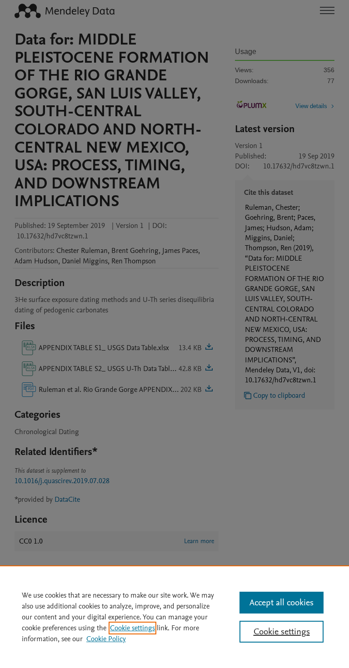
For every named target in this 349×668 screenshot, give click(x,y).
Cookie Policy (106, 639)
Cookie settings (132, 628)
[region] (174, 616)
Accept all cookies (281, 603)
